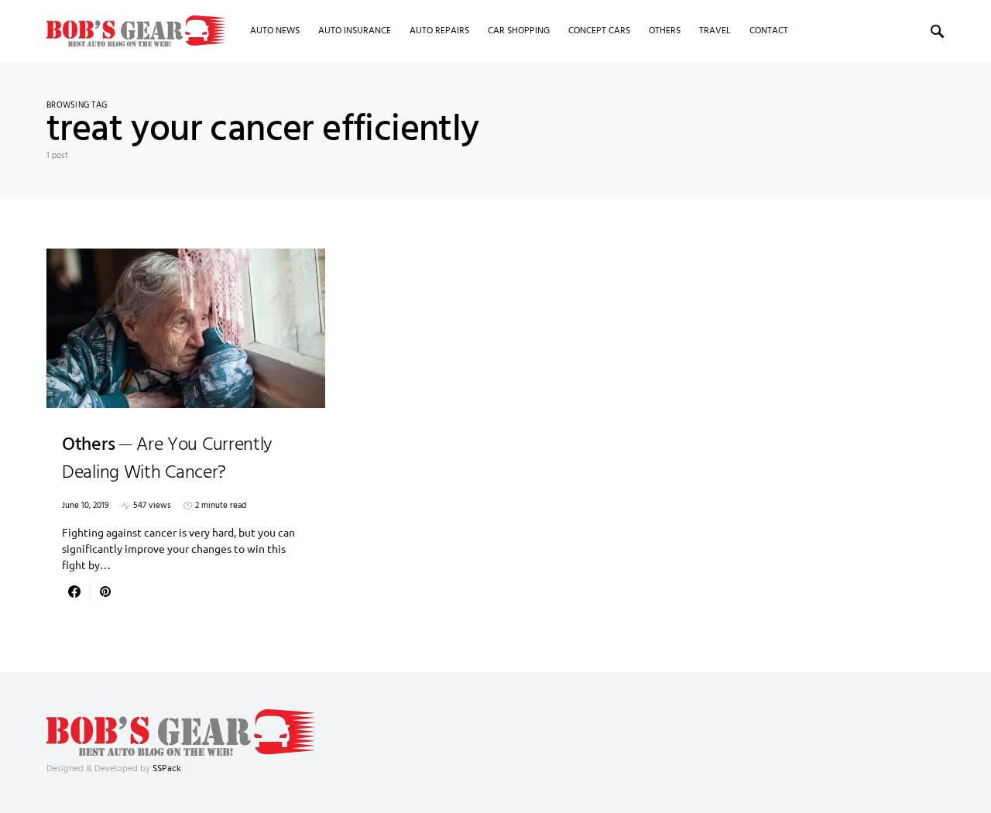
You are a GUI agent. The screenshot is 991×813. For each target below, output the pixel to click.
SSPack (167, 769)
